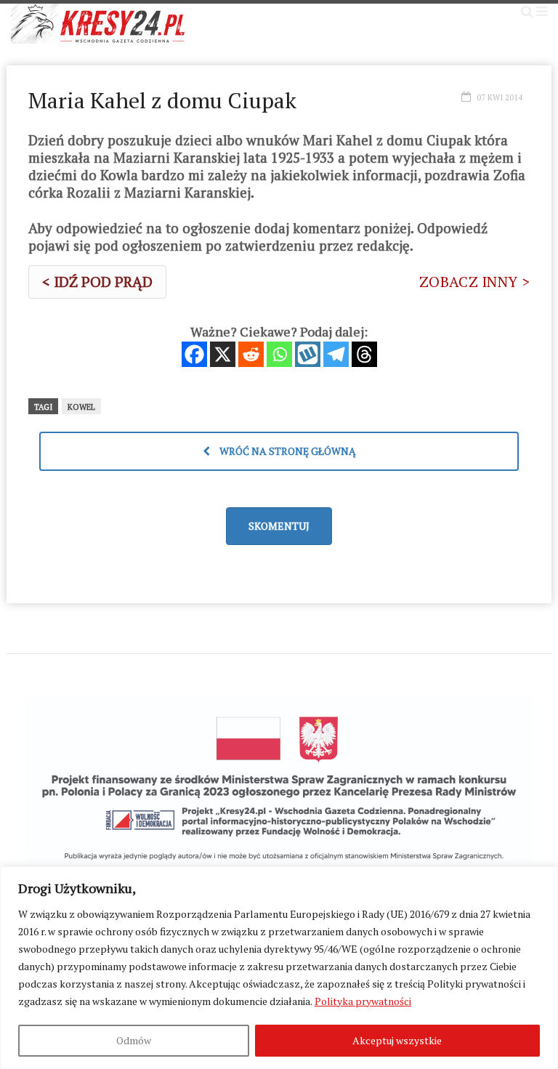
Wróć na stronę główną (286, 451)
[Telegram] (336, 354)
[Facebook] (194, 354)
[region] (279, 967)
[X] (222, 354)
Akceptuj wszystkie (397, 1040)
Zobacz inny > (474, 281)
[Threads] (364, 354)
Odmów (133, 1040)
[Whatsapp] (279, 354)
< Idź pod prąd (97, 281)
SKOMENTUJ (279, 526)
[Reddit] (251, 354)
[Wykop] (307, 354)
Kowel (81, 407)
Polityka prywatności (363, 1001)
